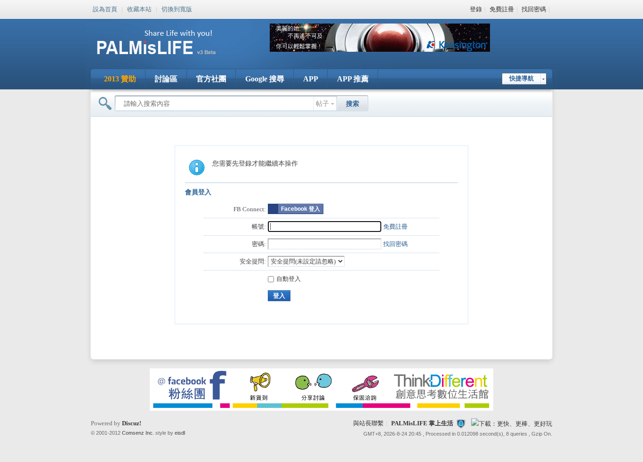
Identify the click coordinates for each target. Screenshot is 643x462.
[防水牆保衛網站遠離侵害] (461, 423)
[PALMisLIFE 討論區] (166, 58)
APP (310, 79)
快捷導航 (521, 78)
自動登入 (288, 278)
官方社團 (211, 79)
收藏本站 (139, 8)
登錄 (476, 9)
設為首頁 (105, 8)
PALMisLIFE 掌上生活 (422, 423)
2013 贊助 (120, 79)
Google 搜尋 (264, 79)
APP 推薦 (353, 79)
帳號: (259, 226)
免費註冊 (502, 9)
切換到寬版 (176, 8)
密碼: (259, 243)
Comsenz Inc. (138, 433)
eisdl (180, 433)
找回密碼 (534, 9)
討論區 (166, 79)
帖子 (322, 103)
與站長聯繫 (368, 423)
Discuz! (131, 423)
